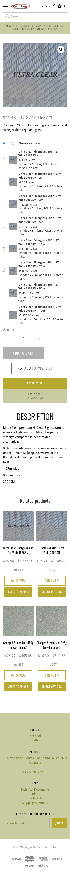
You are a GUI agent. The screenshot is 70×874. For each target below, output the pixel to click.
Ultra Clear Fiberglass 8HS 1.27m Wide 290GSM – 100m (39, 308)
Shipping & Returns (35, 803)
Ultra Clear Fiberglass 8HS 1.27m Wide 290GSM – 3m (39, 197)
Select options (18, 591)
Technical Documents (35, 789)
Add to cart (23, 353)
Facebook (35, 736)
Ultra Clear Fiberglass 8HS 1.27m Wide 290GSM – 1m (39, 153)
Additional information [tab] (35, 396)
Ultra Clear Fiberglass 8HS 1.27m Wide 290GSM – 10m (39, 242)
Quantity (8, 329)
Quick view (18, 580)
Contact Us (35, 798)
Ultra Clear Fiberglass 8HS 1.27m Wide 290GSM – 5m (39, 220)
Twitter (35, 740)
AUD (44, 6)
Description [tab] (35, 383)
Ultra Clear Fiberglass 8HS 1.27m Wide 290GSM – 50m (39, 286)
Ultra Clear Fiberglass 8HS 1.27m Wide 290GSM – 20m (39, 264)
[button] (60, 49)
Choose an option (29, 143)
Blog (35, 794)
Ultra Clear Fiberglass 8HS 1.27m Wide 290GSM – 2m (39, 175)
